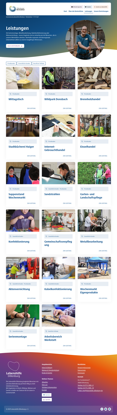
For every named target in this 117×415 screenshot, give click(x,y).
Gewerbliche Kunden (24, 63)
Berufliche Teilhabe (38, 63)
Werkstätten (29, 17)
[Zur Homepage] (14, 369)
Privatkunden (11, 63)
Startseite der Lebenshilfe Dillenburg (15, 17)
